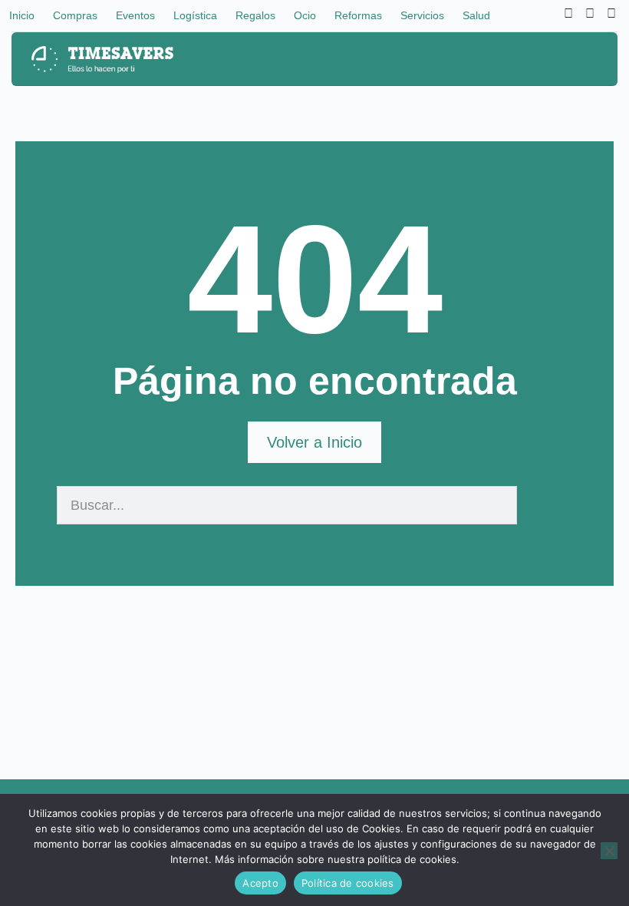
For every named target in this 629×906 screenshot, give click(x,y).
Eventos (135, 15)
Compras (75, 15)
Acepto (260, 883)
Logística (195, 15)
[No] (609, 850)
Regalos (255, 15)
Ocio (305, 15)
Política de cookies (347, 883)
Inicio (22, 15)
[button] (586, 59)
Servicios (422, 15)
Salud (476, 15)
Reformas (358, 15)
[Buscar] (536, 505)
